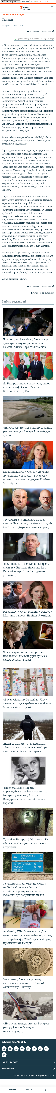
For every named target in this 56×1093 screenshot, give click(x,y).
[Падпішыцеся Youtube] (22, 1048)
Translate (43, 2)
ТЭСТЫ (29, 1090)
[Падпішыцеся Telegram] (46, 1048)
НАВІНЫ (12, 1090)
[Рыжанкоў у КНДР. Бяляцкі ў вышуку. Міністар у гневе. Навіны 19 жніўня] (28, 595)
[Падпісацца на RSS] (4, 1054)
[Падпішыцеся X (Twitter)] (16, 1048)
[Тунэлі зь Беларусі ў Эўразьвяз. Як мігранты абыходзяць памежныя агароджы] (28, 822)
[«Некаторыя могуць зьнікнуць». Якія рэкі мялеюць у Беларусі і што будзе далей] (28, 410)
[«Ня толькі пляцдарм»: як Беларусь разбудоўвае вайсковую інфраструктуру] (28, 1006)
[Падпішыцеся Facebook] (10, 1048)
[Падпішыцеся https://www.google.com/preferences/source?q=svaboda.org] (4, 1048)
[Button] (33, 31)
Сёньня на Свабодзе (13, 15)
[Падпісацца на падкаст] (28, 1048)
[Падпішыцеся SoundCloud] (34, 1048)
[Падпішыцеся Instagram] (40, 1048)
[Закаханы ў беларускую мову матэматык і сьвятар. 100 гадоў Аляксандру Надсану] (28, 962)
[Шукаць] (45, 1089)
